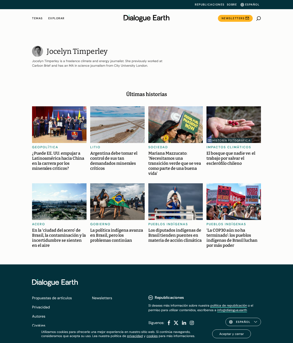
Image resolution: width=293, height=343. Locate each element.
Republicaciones (210, 4)
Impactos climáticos (228, 147)
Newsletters (233, 18)
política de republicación (228, 305)
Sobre (232, 4)
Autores (38, 316)
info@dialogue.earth (232, 310)
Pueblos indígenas (168, 224)
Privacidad (41, 307)
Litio (95, 147)
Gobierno (100, 224)
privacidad (135, 336)
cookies (152, 336)
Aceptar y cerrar (231, 334)
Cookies (38, 325)
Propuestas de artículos (52, 298)
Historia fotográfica (231, 140)
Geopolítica (45, 147)
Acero (38, 224)
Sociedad (158, 147)
